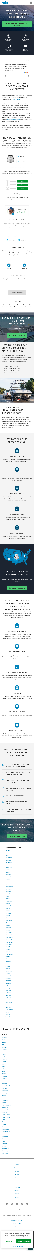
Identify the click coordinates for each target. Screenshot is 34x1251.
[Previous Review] (5, 76)
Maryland (4, 1083)
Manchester (9, 920)
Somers (8, 968)
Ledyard (8, 915)
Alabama (4, 1037)
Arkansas (4, 1044)
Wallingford (9, 992)
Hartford (8, 913)
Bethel (7, 855)
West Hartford (10, 1000)
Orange (8, 956)
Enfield (7, 896)
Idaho (3, 1064)
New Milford (9, 944)
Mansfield (8, 922)
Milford (8, 930)
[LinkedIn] (27, 1204)
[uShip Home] (5, 2)
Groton (8, 908)
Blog (17, 1197)
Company (17, 1187)
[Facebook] (7, 1204)
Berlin (7, 853)
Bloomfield (9, 857)
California (5, 1047)
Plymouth (8, 959)
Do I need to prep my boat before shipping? (18, 789)
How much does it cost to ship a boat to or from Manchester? (18, 765)
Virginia (4, 1146)
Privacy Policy (17, 1223)
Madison (8, 918)
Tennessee (5, 1136)
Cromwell (8, 877)
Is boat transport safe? (15, 796)
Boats (17, 1177)
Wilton (7, 1012)
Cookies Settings (17, 1246)
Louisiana (4, 1078)
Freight (17, 1174)
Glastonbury (9, 901)
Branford (8, 860)
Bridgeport (9, 862)
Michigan (4, 1088)
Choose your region (16, 1209)
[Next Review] (28, 76)
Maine (4, 1081)
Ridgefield (8, 961)
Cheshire (8, 872)
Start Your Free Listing (17, 335)
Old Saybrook (9, 954)
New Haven (9, 939)
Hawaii (4, 1061)
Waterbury (9, 995)
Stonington (9, 980)
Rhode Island (5, 1129)
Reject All (9, 1241)
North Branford (10, 947)
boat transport (17, 99)
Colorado (4, 1049)
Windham (8, 1014)
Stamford (8, 978)
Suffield (8, 985)
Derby (7, 884)
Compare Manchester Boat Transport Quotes (17, 24)
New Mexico (5, 1110)
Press (17, 1194)
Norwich (8, 951)
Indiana (4, 1069)
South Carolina (6, 1131)
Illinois (4, 1066)
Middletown (9, 927)
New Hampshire (6, 1105)
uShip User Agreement (17, 1220)
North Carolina (6, 1114)
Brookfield (9, 867)
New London (9, 942)
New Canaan (9, 937)
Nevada (4, 1102)
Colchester (9, 874)
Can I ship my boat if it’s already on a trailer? (18, 781)
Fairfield (8, 898)
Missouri (4, 1095)
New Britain (9, 935)
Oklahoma (5, 1122)
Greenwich (8, 903)
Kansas (4, 1073)
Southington (9, 976)
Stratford (8, 983)
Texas (3, 1138)
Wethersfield (9, 1009)
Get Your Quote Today (17, 836)
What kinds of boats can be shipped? (16, 802)
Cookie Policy (16, 1230)
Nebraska (5, 1100)
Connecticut (5, 1052)
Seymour (8, 963)
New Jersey (5, 1107)
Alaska (4, 1040)
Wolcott (8, 1017)
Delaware (4, 1054)
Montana (4, 1097)
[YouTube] (22, 1204)
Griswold (8, 906)
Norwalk (8, 949)
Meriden (8, 925)
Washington (5, 1148)
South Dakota (6, 1134)
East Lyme (8, 891)
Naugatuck (9, 932)
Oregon (4, 1124)
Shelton (8, 966)
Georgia (4, 1059)
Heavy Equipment (17, 1181)
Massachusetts (6, 1085)
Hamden (8, 910)
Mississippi (5, 1093)
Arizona (4, 1042)
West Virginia (6, 1151)
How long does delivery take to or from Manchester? (18, 773)
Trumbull (8, 990)
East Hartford (9, 889)
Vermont (4, 1143)
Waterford (8, 997)
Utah (3, 1141)
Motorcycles (17, 1168)
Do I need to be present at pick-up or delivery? (18, 810)
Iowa (3, 1071)
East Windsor (9, 894)
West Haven (9, 1002)
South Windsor (10, 971)
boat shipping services (13, 119)
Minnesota (5, 1090)
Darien (7, 881)
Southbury (8, 973)
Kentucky (4, 1076)
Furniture (17, 1171)
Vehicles (17, 1164)
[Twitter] (17, 1204)
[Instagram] (12, 1204)
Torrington (9, 988)
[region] (17, 1239)
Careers (17, 1190)
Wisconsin (5, 1153)
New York (5, 1112)
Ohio (3, 1119)
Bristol (7, 865)
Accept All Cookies (23, 1241)
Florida (4, 1056)
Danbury (8, 879)
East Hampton (10, 886)
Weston (8, 1004)
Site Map (17, 1226)
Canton (8, 869)
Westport (8, 1007)
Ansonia (8, 850)
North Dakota (6, 1117)
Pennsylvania (5, 1126)
